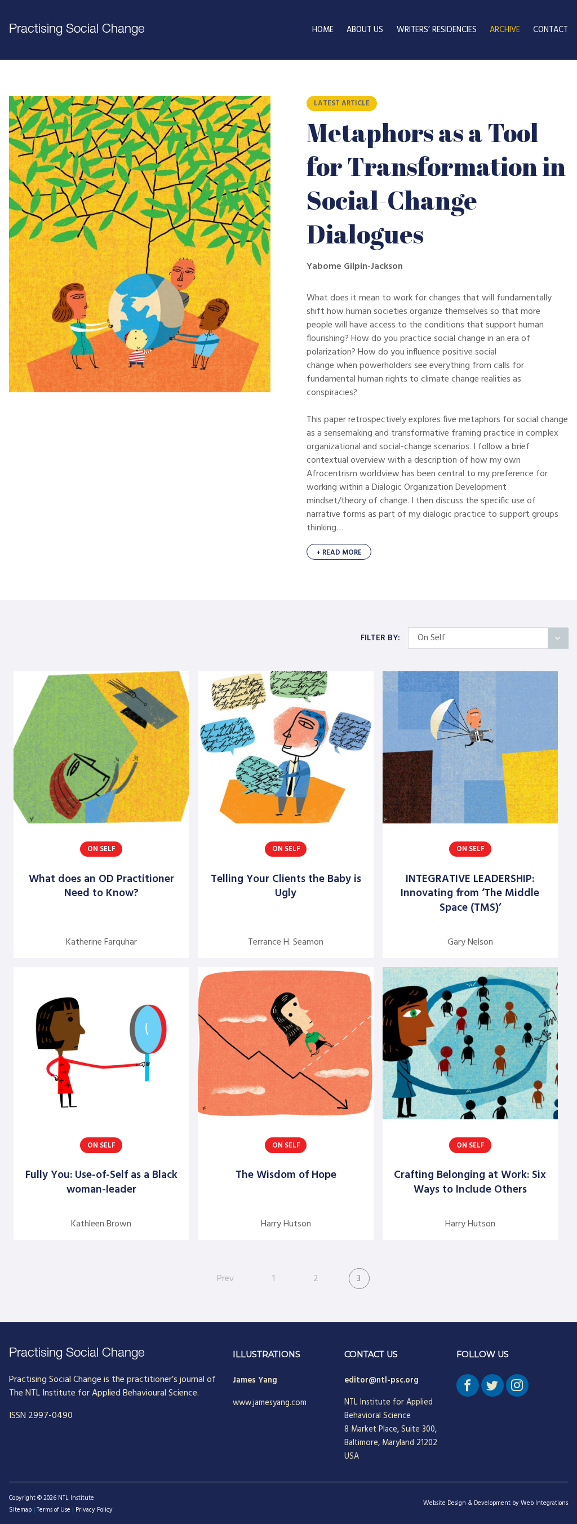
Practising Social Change (77, 30)
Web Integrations (544, 1503)
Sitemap (20, 1510)
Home (323, 30)
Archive (505, 30)
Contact (550, 30)
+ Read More (339, 553)
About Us (365, 30)
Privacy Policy (94, 1510)
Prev (225, 1279)
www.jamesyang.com (270, 1403)
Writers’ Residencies (437, 30)
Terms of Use (53, 1510)
